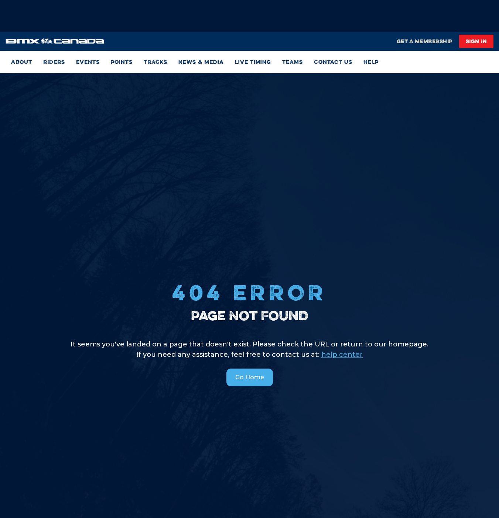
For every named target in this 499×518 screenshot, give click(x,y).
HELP (371, 61)
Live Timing (253, 61)
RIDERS (54, 61)
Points (122, 61)
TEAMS (292, 61)
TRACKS (155, 61)
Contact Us (333, 61)
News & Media (201, 61)
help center (342, 354)
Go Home (249, 377)
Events (88, 61)
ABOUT (21, 61)
